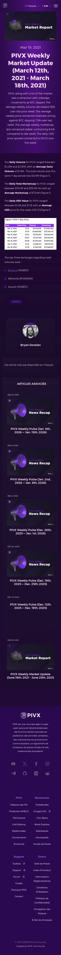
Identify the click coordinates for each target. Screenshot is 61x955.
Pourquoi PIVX (18, 889)
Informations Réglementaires (42, 878)
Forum (16, 876)
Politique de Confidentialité (42, 900)
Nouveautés (42, 837)
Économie (19, 844)
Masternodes (19, 831)
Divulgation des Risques (42, 911)
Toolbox (17, 863)
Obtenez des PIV (19, 804)
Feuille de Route (42, 844)
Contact (19, 896)
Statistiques (42, 831)
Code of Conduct (42, 870)
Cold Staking (19, 824)
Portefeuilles (42, 804)
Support (16, 870)
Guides (19, 883)
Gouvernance (19, 837)
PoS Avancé (19, 817)
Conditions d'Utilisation (42, 889)
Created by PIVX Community (30, 946)
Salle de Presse (42, 863)
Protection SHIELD (19, 811)
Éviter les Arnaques (42, 920)
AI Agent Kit (39, 811)
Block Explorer (42, 824)
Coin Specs (42, 817)
